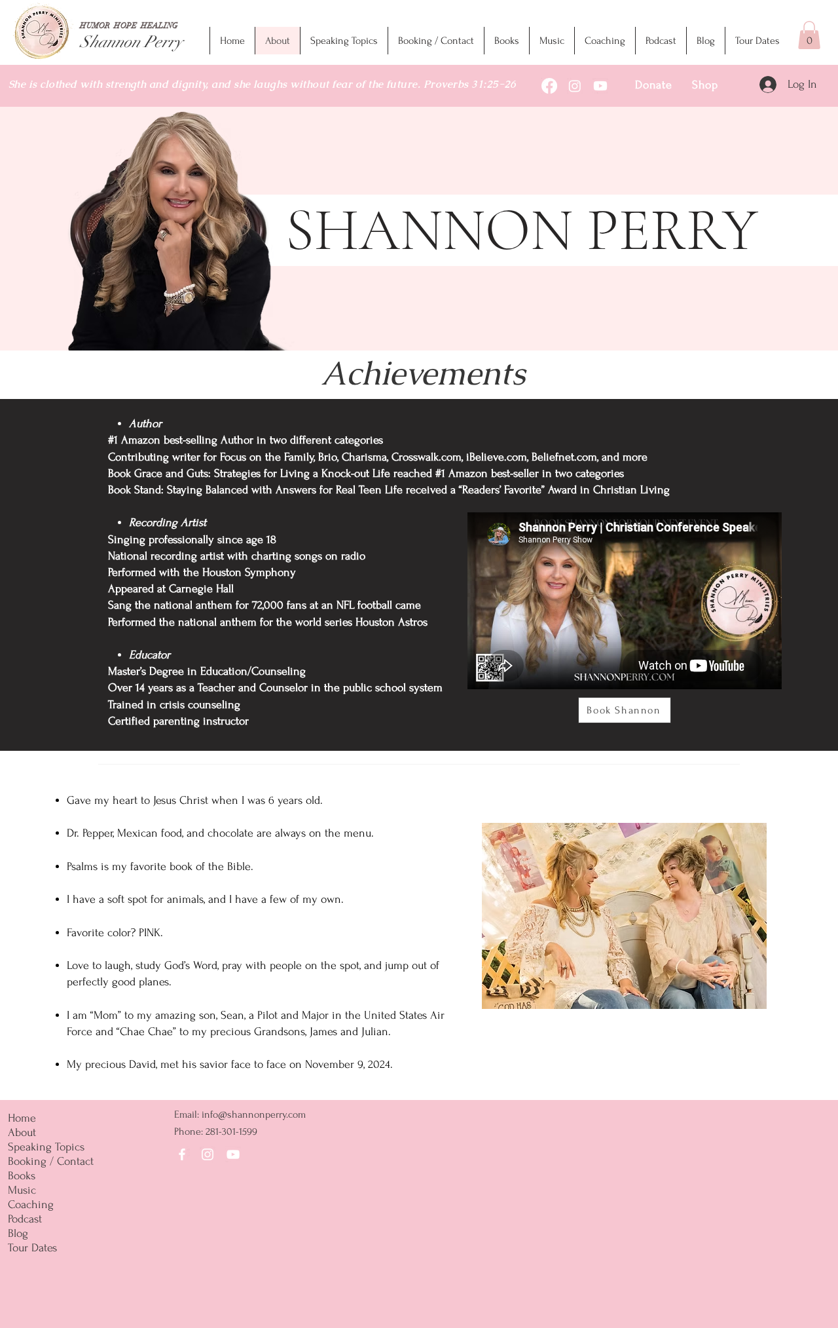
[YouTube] (233, 1154)
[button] (809, 35)
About (22, 1132)
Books (21, 1175)
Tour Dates (32, 1248)
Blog (18, 1233)
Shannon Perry (131, 41)
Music (22, 1190)
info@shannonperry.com (254, 1114)
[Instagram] (207, 1154)
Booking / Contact (51, 1161)
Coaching (31, 1204)
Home (22, 1118)
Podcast (25, 1219)
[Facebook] (182, 1154)
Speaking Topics (46, 1147)
